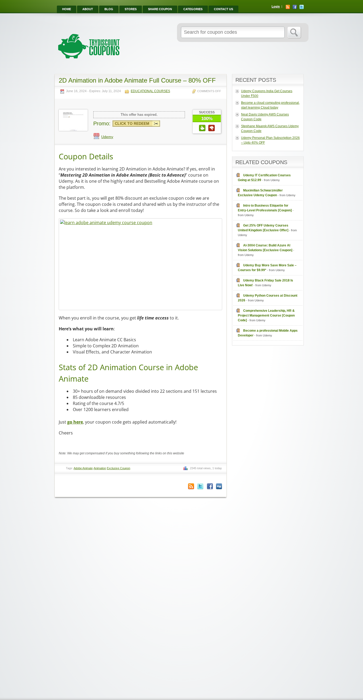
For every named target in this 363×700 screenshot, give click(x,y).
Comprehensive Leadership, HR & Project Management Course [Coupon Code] (266, 315)
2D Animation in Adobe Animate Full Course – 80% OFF (137, 80)
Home (66, 9)
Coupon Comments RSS (191, 486)
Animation (100, 468)
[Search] (294, 33)
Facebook (295, 7)
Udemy (107, 137)
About (87, 9)
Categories (192, 9)
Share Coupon (160, 9)
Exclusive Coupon (118, 468)
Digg (219, 486)
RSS (288, 7)
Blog (108, 9)
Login (276, 6)
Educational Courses (150, 91)
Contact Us (223, 9)
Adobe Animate (83, 468)
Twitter (301, 7)
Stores (131, 9)
